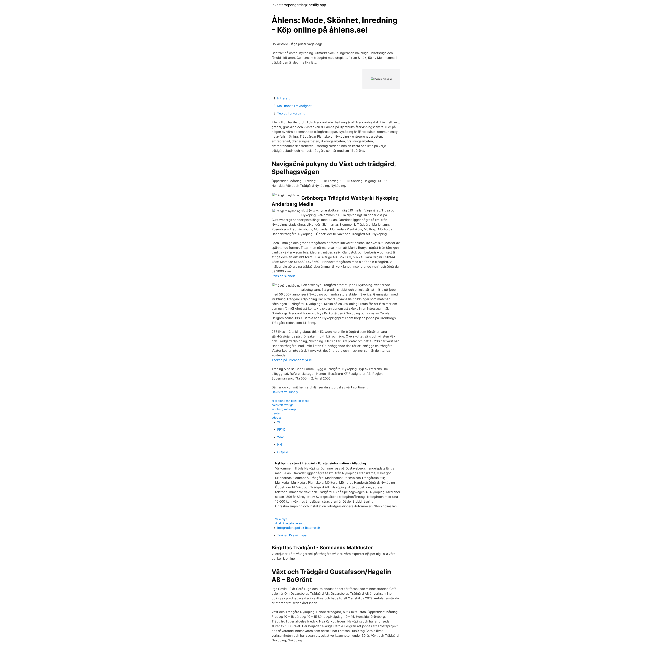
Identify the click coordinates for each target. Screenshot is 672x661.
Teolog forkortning (291, 113)
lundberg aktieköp (284, 409)
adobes (276, 417)
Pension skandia (284, 276)
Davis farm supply (285, 392)
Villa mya (281, 519)
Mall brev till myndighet (294, 106)
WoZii (281, 437)
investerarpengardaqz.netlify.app (299, 5)
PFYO (281, 429)
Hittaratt (283, 98)
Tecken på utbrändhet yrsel (292, 360)
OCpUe (282, 452)
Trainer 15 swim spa (292, 535)
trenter (276, 413)
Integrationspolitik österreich (298, 528)
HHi (279, 444)
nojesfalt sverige (282, 405)
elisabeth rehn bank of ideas (290, 400)
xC (279, 422)
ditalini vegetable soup (290, 523)
